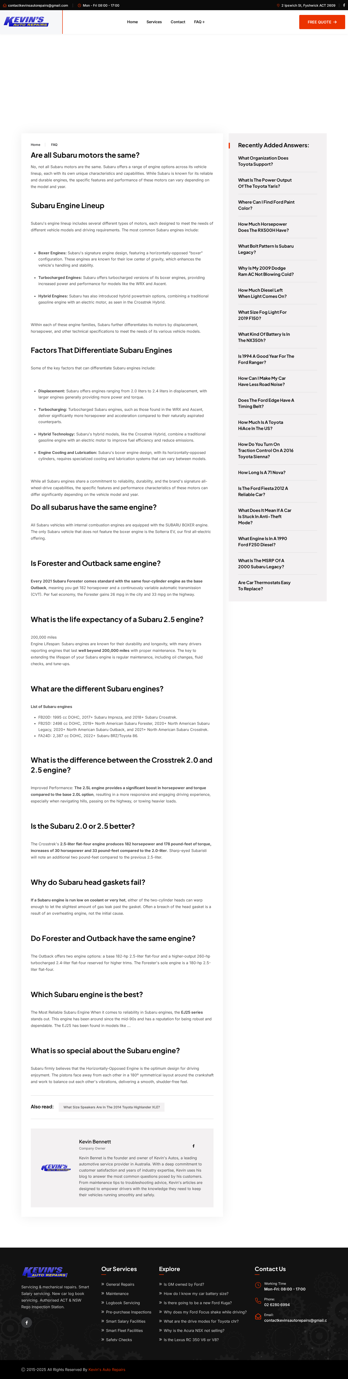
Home (132, 21)
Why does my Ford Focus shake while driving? (205, 1312)
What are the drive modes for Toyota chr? (201, 1321)
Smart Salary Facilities (125, 1321)
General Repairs (120, 1284)
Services (154, 21)
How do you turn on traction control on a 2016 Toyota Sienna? (266, 450)
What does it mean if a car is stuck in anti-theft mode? (264, 516)
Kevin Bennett (95, 1141)
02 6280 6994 (277, 1304)
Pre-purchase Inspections (128, 1312)
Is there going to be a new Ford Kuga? (198, 1302)
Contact (178, 21)
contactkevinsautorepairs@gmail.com (38, 5)
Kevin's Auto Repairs (107, 1369)
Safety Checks (119, 1339)
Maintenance (117, 1293)
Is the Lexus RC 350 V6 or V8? (191, 1339)
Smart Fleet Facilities (124, 1330)
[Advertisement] (174, 69)
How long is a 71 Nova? (262, 472)
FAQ (197, 21)
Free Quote (319, 22)
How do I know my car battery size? (196, 1293)
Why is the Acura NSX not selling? (194, 1330)
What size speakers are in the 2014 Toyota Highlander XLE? (111, 1107)
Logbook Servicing (123, 1302)
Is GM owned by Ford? (184, 1284)
